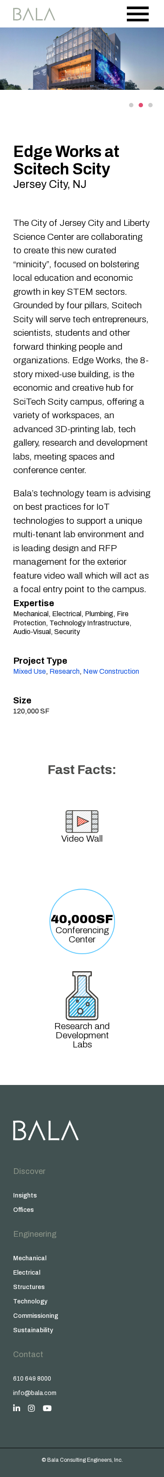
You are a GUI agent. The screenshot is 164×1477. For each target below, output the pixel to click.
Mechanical (29, 1258)
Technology (30, 1301)
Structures (29, 1287)
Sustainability (33, 1330)
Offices (23, 1210)
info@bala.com (34, 1393)
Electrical (26, 1272)
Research (64, 671)
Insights (25, 1195)
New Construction (111, 671)
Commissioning (35, 1316)
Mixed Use (29, 671)
